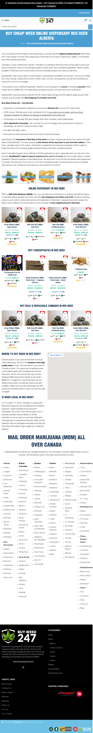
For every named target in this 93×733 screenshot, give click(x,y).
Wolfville (22, 593)
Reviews (5, 697)
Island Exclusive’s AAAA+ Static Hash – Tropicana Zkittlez (35, 280)
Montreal (37, 503)
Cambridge (54, 492)
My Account (7, 684)
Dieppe (7, 549)
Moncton (7, 561)
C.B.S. (83, 468)
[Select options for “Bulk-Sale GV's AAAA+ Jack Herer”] (42, 214)
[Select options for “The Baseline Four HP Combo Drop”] (19, 262)
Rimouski (38, 511)
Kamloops (23, 498)
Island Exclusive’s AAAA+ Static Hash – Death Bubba (58, 280)
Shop (50, 635)
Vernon (22, 544)
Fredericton (8, 557)
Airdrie (6, 468)
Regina (83, 580)
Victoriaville (38, 564)
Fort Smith (84, 519)
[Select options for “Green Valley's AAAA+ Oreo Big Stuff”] (88, 214)
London (53, 546)
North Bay (69, 476)
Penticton (23, 514)
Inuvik (82, 527)
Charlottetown (86, 546)
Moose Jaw (85, 572)
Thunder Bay (70, 534)
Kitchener (53, 538)
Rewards (5, 701)
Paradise (83, 495)
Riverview (7, 574)
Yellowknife (84, 531)
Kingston (53, 534)
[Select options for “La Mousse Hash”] (88, 262)
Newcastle (69, 468)
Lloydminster (9, 506)
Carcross (84, 604)
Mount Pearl (85, 491)
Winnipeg (7, 537)
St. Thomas (69, 522)
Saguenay (38, 515)
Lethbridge (8, 502)
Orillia (67, 488)
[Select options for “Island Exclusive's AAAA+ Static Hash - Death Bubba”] (65, 262)
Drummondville (40, 487)
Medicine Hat (9, 510)
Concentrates (53, 669)
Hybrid (52, 656)
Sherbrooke (39, 548)
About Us (5, 705)
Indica (52, 661)
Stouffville (69, 526)
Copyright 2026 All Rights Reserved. (20, 722)
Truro (21, 589)
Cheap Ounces (56, 648)
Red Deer (7, 518)
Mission (22, 506)
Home (22, 44)
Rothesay (7, 569)
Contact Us (6, 688)
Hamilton (53, 515)
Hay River (84, 523)
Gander (83, 476)
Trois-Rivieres (39, 556)
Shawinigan (39, 544)
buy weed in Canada (54, 156)
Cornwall (53, 496)
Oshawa (68, 492)
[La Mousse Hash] (81, 261)
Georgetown (55, 500)
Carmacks (84, 596)
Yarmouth (23, 597)
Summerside (85, 562)
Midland (53, 550)
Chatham (38, 476)
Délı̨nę (82, 511)
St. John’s (84, 499)
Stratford (68, 530)
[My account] (90, 20)
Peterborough (70, 500)
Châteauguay (39, 472)
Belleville (53, 472)
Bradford (53, 480)
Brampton (54, 484)
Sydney (22, 585)
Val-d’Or (37, 560)
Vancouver (23, 540)
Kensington (84, 554)
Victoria (22, 548)
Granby (37, 495)
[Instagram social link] (23, 668)
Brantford (53, 488)
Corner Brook (85, 472)
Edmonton (8, 480)
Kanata (52, 523)
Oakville (68, 480)
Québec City (39, 507)
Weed (50, 639)
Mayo (82, 608)
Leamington (54, 542)
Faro (82, 592)
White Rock (23, 552)
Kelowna (22, 502)
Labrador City (85, 487)
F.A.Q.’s (5, 710)
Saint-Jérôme (39, 533)
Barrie (52, 468)
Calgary (7, 472)
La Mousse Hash (81, 269)
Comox (22, 486)
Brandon (7, 533)
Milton (52, 554)
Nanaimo (22, 510)
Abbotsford (23, 471)
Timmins (68, 538)
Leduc (6, 498)
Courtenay (23, 490)
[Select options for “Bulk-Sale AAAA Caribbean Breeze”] (65, 214)
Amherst (22, 561)
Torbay (83, 503)
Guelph (52, 511)
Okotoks (7, 514)
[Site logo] (46, 20)
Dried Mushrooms (55, 673)
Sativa (52, 652)
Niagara (68, 472)
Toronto (68, 542)
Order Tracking (84, 13)
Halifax (21, 569)
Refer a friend (7, 693)
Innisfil (52, 519)
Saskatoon (84, 584)
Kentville (22, 574)
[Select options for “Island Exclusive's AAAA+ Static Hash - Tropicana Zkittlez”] (42, 262)
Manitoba (7, 529)
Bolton (52, 476)
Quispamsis (8, 565)
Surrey (21, 536)
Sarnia (67, 504)
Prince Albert (85, 576)
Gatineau (38, 491)
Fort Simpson (85, 515)
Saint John (8, 578)
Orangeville (69, 484)
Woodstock (69, 557)
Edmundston (9, 553)
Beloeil (37, 468)
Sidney (21, 532)
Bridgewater (24, 565)
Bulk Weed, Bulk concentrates (31, 162)
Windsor (68, 553)
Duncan (22, 494)
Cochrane (8, 476)
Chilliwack (23, 482)
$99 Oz (53, 644)
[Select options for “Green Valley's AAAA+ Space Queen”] (19, 214)
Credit (40, 722)
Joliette (37, 499)
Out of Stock (7, 714)
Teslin (82, 600)
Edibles (51, 665)
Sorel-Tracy (39, 552)
